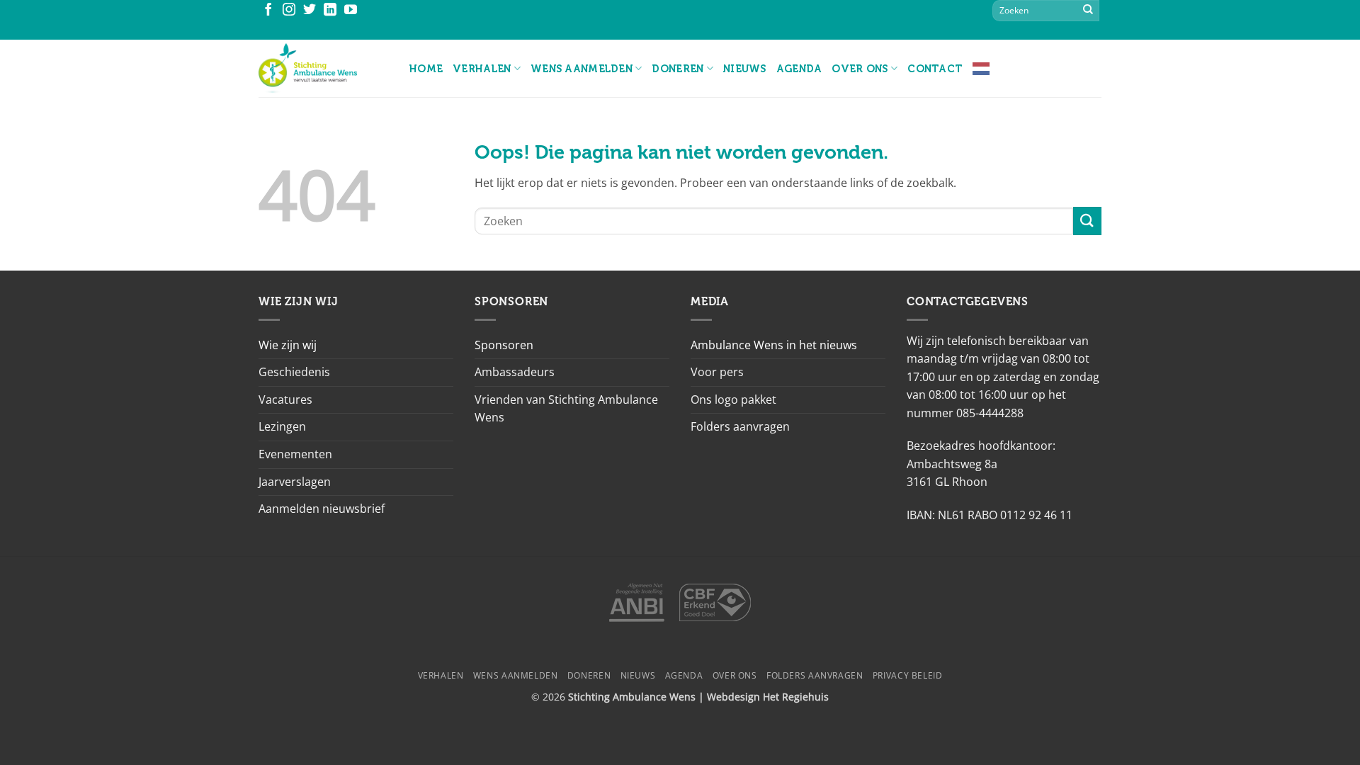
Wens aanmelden (582, 68)
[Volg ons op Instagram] (289, 11)
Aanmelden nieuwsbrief (322, 508)
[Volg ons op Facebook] (268, 11)
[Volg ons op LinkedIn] (330, 11)
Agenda (799, 68)
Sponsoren (504, 345)
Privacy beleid (908, 675)
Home (426, 68)
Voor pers (717, 372)
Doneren (677, 68)
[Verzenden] (1088, 10)
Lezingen (282, 426)
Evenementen (295, 454)
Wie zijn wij (288, 345)
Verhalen (482, 68)
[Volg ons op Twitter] (309, 11)
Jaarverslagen (295, 481)
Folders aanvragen (740, 426)
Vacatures (285, 399)
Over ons (860, 68)
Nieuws (744, 68)
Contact (935, 68)
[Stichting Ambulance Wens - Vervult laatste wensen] (323, 68)
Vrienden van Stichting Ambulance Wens (566, 409)
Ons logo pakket (733, 399)
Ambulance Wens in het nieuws (774, 345)
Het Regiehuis (796, 696)
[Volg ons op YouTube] (350, 11)
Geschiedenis (294, 372)
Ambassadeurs (515, 372)
